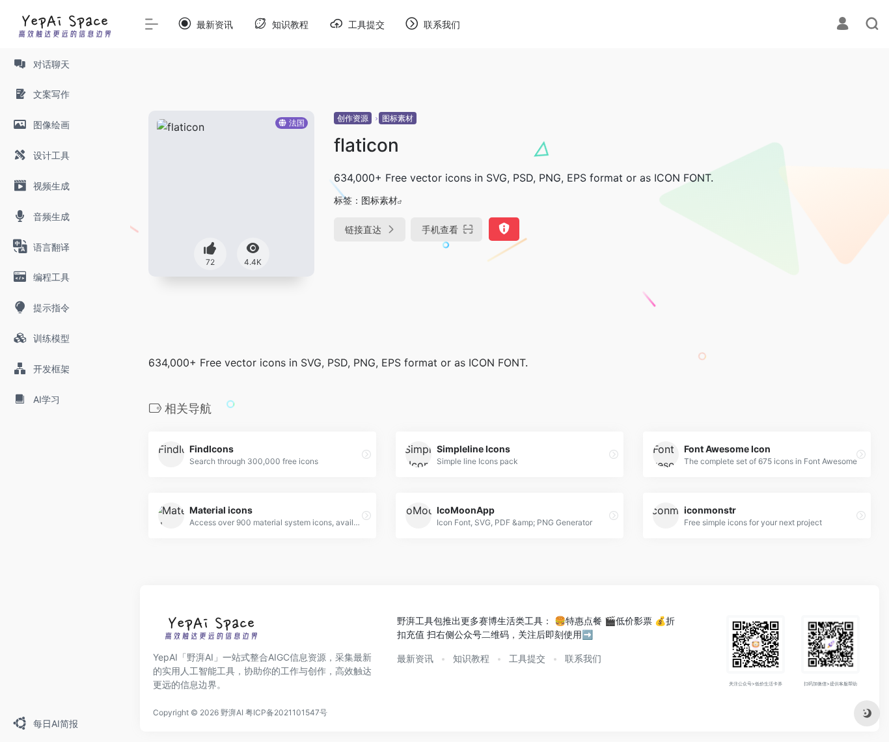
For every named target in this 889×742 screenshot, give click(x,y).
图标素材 (397, 118)
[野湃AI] (211, 630)
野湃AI (232, 712)
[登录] (842, 25)
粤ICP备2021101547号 (286, 712)
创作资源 (352, 118)
